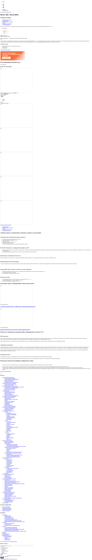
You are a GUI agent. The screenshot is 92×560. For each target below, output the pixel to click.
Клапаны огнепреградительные (10, 496)
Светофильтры (7, 403)
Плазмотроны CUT (8, 409)
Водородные (9, 463)
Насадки (8, 436)
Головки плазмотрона (11, 433)
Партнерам (5, 522)
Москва (6, 537)
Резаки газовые (7, 443)
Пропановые (9, 460)
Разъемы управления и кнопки (12, 427)
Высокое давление (10, 465)
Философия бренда (8, 516)
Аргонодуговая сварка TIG (10, 380)
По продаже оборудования (9, 523)
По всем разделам (5, 547)
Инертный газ (9, 466)
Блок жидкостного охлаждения (10, 482)
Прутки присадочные (9, 500)
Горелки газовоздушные (9, 441)
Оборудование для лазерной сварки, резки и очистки (14, 386)
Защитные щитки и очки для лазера (11, 399)
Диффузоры (9, 434)
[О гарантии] (6, 33)
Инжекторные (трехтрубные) (12, 445)
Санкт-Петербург (8, 536)
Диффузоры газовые (10, 416)
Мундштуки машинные (9, 394)
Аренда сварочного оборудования (11, 527)
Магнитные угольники (9, 487)
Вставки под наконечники (11, 414)
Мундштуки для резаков (11, 448)
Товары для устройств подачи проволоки (12, 481)
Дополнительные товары (7, 23)
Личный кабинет (6, 534)
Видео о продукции (6, 506)
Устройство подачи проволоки (10, 480)
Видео (3, 552)
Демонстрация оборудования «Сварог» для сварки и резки (15, 531)
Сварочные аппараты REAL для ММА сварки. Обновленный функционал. (18, 306)
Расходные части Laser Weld (10, 388)
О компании (5, 514)
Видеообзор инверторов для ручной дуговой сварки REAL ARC (15, 329)
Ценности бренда (8, 515)
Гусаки (8, 415)
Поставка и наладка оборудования (11, 528)
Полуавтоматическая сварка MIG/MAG (12, 379)
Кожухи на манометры (9, 494)
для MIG (6, 411)
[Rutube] (3, 558)
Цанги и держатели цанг (11, 422)
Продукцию (4, 548)
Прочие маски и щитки (9, 402)
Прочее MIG (9, 419)
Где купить (5, 28)
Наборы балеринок (10, 437)
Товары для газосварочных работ (9, 492)
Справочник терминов (7, 507)
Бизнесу (4, 526)
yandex (4, 99)
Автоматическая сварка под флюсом (9, 383)
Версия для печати (3, 35)
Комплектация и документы (8, 21)
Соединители (9, 428)
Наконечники (9, 453)
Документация (4, 553)
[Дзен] (1, 558)
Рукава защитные (8, 490)
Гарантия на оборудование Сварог (11, 519)
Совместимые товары (6, 24)
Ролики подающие (8, 489)
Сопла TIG (9, 421)
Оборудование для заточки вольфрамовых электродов (14, 483)
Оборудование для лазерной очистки (11, 387)
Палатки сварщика (8, 476)
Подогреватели (9, 472)
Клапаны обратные (8, 495)
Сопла (8, 432)
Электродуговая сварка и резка (8, 377)
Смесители (7, 473)
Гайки (8, 450)
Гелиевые (8, 464)
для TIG (6, 420)
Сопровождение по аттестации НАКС (12, 530)
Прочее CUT (9, 439)
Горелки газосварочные (9, 442)
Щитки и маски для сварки (10, 397)
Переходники (9, 426)
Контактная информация (7, 535)
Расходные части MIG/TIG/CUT (8, 410)
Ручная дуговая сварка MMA (5, 371)
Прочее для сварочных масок (10, 406)
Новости (4, 532)
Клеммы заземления (8, 484)
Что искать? (2, 546)
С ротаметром (9, 469)
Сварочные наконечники (11, 413)
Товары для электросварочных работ (9, 478)
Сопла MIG (9, 412)
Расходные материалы (7, 498)
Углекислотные (9, 459)
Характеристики (6, 20)
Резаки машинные (8, 393)
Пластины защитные (8, 405)
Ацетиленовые (9, 462)
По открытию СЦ (8, 524)
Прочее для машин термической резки (12, 395)
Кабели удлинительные (9, 488)
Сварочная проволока (9, 501)
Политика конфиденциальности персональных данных (15, 521)
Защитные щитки (8, 398)
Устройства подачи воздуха (10, 401)
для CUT (6, 431)
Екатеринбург (7, 538)
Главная (4, 9)
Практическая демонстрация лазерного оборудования (14, 529)
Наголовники (7, 404)
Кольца (8, 425)
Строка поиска (3, 545)
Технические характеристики (5, 224)
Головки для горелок (10, 424)
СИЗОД (6, 400)
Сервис (4, 22)
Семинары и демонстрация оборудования (12, 525)
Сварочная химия (8, 477)
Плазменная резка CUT (9, 381)
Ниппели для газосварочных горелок (13, 456)
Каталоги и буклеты (6, 510)
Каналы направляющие (11, 417)
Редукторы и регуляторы (7, 457)
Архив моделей (5, 10)
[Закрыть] (0, 373)
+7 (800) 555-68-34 (13, 541)
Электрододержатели (8, 485)
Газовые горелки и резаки (7, 440)
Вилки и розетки (8, 491)
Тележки (6, 486)
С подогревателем (10, 470)
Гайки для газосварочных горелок (13, 455)
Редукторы (7, 458)
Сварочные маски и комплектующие (9, 396)
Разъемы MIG (9, 418)
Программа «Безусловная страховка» (11, 382)
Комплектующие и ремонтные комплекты (14, 454)
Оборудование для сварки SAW (10, 384)
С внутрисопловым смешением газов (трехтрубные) (16, 446)
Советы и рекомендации (7, 508)
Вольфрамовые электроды (9, 499)
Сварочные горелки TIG (9, 408)
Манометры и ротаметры (9, 493)
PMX (8, 438)
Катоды (8, 435)
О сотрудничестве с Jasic (9, 517)
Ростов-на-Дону (7, 539)
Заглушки (8, 423)
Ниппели (8, 451)
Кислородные (9, 461)
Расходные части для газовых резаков (11, 447)
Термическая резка (6, 390)
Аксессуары (7, 475)
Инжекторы (9, 449)
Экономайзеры (9, 471)
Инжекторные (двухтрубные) (12, 444)
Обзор (7, 19)
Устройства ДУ (7, 479)
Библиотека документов (7, 509)
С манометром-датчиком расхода (13, 468)
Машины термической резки (10, 392)
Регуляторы (7, 467)
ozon (3, 100)
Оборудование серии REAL (5, 49)
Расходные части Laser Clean (10, 389)
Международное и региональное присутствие (13, 520)
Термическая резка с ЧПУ (9, 391)
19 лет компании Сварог (9, 518)
